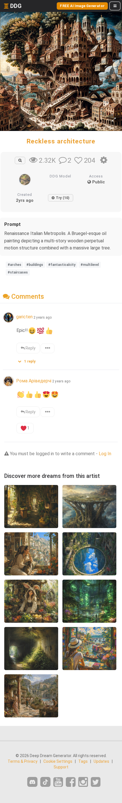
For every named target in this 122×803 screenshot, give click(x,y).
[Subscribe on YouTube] (58, 782)
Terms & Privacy (22, 761)
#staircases (18, 272)
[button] (28, 360)
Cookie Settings (57, 761)
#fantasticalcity (61, 265)
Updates (101, 761)
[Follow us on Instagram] (83, 782)
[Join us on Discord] (32, 782)
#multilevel (90, 265)
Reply (30, 348)
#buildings (34, 265)
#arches (14, 265)
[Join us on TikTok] (45, 782)
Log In (105, 453)
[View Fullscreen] (113, 119)
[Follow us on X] (95, 782)
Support (61, 767)
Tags (83, 761)
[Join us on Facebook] (70, 782)
